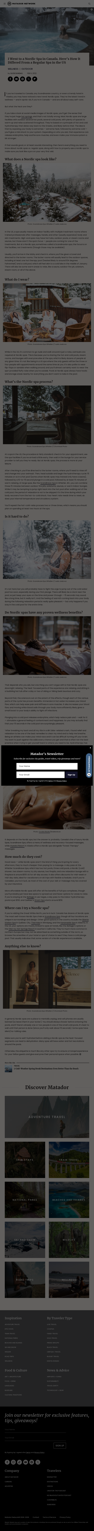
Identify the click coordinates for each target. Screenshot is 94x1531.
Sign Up (71, 774)
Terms (50, 781)
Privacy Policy (62, 781)
